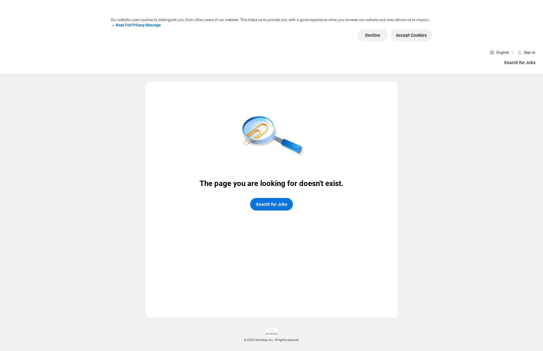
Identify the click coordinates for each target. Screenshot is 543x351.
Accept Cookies (411, 35)
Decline (372, 35)
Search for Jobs (519, 62)
